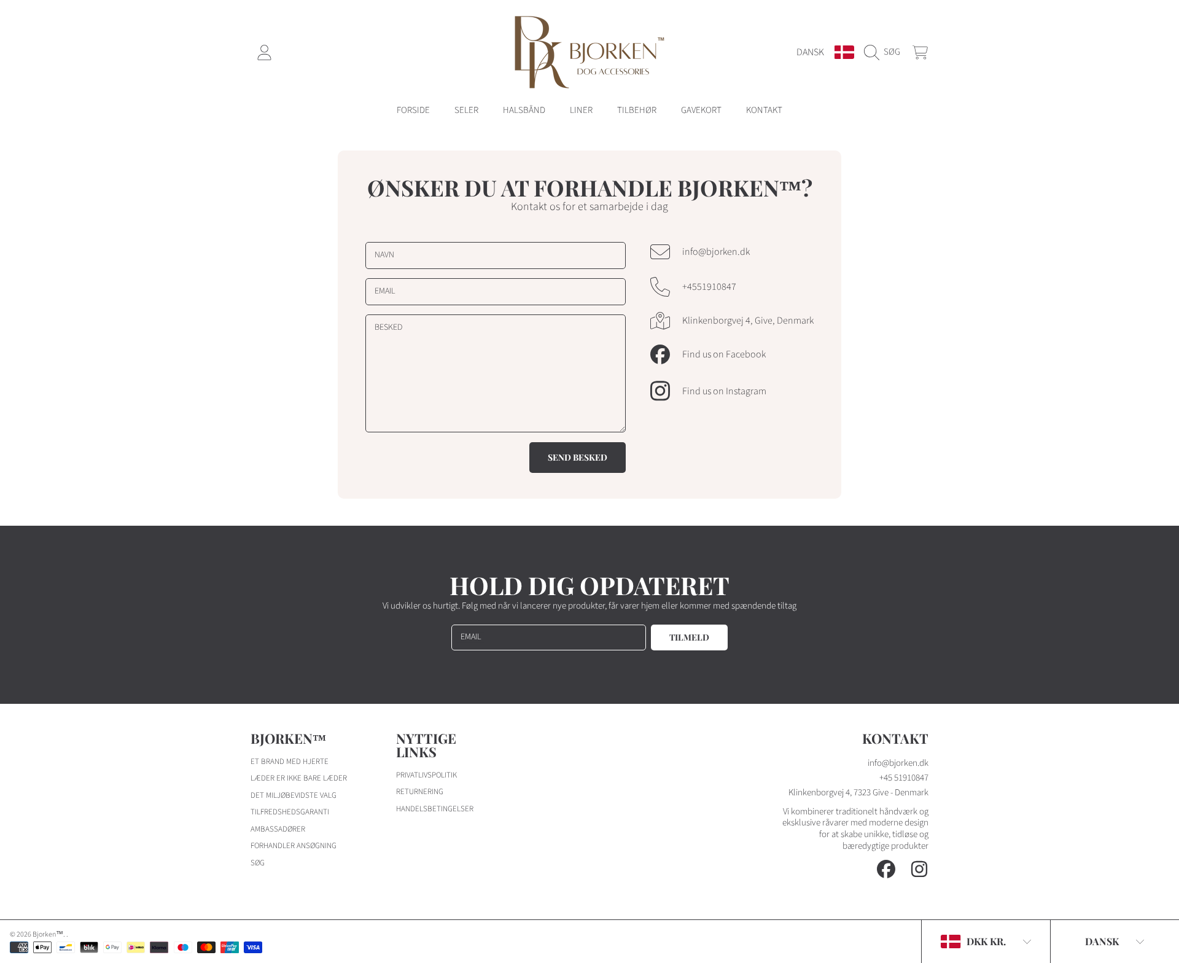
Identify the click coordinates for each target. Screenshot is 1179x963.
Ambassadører (278, 829)
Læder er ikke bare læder (299, 778)
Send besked (577, 457)
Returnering (419, 791)
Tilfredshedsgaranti (290, 811)
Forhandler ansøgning (294, 845)
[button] (885, 52)
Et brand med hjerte (290, 761)
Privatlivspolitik (426, 775)
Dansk (810, 52)
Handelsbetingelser (434, 808)
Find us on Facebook (724, 354)
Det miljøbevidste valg (294, 795)
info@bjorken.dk (716, 252)
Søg (258, 862)
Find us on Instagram (724, 391)
